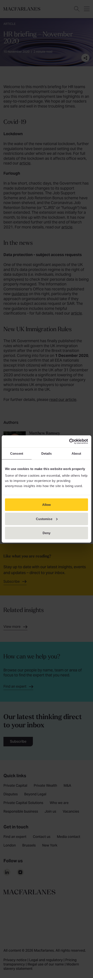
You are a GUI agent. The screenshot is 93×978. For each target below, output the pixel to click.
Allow (46, 504)
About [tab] (76, 453)
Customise (44, 519)
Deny (46, 533)
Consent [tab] (16, 453)
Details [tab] (46, 453)
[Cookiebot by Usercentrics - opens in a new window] (69, 441)
